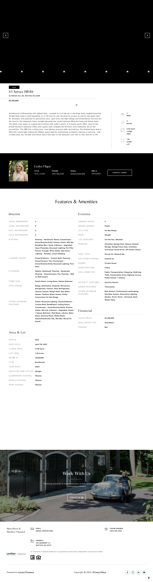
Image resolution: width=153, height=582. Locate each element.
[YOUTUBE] (144, 572)
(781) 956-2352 (58, 174)
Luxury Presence (26, 572)
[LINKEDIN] (138, 572)
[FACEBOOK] (127, 572)
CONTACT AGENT (120, 173)
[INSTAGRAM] (133, 572)
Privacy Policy (99, 572)
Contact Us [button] (75, 497)
